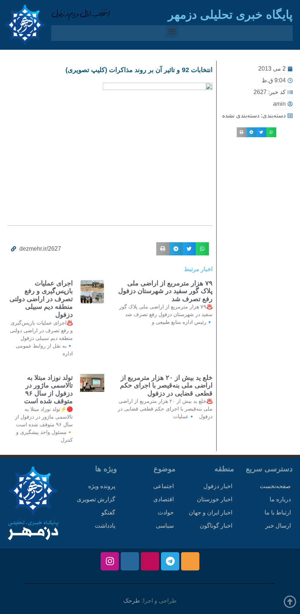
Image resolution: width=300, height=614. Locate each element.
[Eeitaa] (190, 561)
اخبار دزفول (217, 486)
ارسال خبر (278, 526)
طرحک (131, 601)
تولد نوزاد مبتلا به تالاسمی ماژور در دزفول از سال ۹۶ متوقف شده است (48, 389)
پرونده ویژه (101, 486)
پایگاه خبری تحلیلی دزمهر (230, 14)
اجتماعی (163, 486)
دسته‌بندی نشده (240, 115)
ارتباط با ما (278, 512)
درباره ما (280, 499)
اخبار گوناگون (216, 526)
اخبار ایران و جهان (210, 512)
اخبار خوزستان (214, 499)
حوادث (166, 512)
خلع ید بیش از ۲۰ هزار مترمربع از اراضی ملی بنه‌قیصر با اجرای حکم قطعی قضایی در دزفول (166, 385)
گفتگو (108, 512)
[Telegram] (170, 561)
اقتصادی (163, 499)
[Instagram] (110, 561)
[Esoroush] (130, 561)
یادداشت (105, 526)
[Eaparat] (150, 561)
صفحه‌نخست (275, 486)
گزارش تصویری (96, 499)
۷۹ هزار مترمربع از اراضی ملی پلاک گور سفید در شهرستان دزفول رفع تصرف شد (165, 291)
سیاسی (165, 526)
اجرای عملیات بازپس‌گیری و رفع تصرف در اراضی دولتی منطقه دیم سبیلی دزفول (41, 299)
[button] (172, 31)
